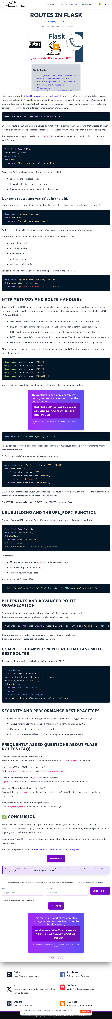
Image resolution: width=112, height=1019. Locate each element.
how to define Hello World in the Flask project (39, 96)
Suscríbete (56, 858)
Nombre (49, 888)
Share (57, 905)
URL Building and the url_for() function (56, 81)
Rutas (61, 958)
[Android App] (100, 4)
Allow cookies (85, 1011)
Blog (52, 4)
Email (4, 888)
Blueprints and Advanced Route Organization (52, 86)
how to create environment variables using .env (56, 849)
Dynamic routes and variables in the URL (59, 75)
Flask (62, 22)
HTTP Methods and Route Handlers (54, 78)
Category (52, 22)
